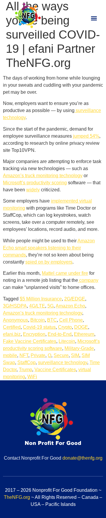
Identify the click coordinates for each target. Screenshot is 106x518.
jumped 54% (86, 136)
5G (50, 305)
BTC (52, 320)
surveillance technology (62, 362)
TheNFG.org (17, 497)
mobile (10, 355)
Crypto (65, 327)
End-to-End (60, 334)
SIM (75, 355)
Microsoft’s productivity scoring (35, 182)
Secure (61, 355)
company (88, 280)
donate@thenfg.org (82, 458)
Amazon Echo (70, 305)
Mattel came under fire (65, 273)
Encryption (34, 334)
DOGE (81, 327)
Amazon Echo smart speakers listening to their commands (49, 247)
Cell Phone (71, 320)
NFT (23, 355)
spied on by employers (48, 261)
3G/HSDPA (15, 305)
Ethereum (84, 334)
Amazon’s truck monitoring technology (42, 175)
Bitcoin (37, 320)
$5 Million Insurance (41, 298)
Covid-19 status (39, 327)
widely (33, 189)
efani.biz (12, 334)
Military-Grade (79, 348)
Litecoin (67, 341)
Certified (12, 327)
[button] (94, 18)
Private (38, 355)
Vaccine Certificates (55, 369)
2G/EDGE (74, 298)
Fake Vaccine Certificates (29, 341)
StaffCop (26, 362)
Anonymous (15, 320)
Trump (25, 369)
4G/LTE (37, 305)
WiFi (32, 376)
